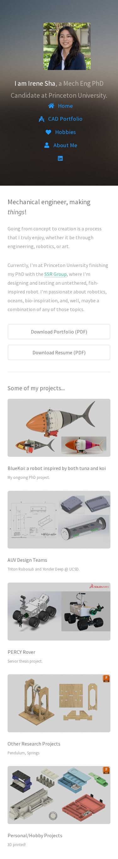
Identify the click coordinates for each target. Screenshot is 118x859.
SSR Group (55, 274)
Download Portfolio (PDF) (59, 331)
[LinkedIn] (60, 158)
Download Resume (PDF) (59, 352)
